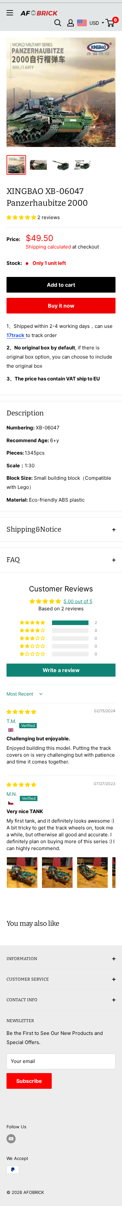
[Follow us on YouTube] (11, 1138)
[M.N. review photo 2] (57, 872)
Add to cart (61, 284)
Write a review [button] (61, 670)
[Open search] (57, 22)
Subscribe (29, 1081)
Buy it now (61, 305)
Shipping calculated (48, 247)
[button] (22, 217)
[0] (110, 23)
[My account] (70, 22)
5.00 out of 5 (77, 601)
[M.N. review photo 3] (92, 872)
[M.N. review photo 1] (22, 872)
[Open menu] (10, 12)
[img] (21, 712)
